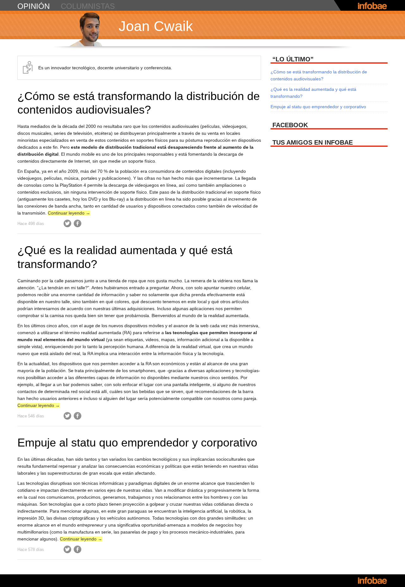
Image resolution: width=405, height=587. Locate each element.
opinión (33, 6)
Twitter (67, 223)
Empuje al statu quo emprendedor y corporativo (137, 442)
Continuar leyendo (69, 212)
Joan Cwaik (156, 26)
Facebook (77, 223)
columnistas (88, 6)
